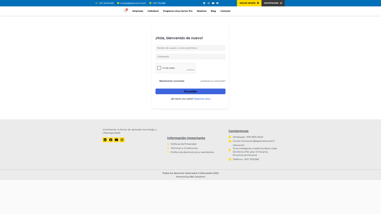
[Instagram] (208, 3)
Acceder (190, 91)
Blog (213, 11)
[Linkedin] (204, 3)
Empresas (137, 11)
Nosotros (201, 11)
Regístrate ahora (202, 98)
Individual (153, 11)
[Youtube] (213, 3)
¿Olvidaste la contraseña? (212, 81)
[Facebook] (217, 3)
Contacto (225, 11)
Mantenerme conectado (171, 81)
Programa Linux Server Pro (177, 11)
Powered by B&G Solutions (190, 176)
